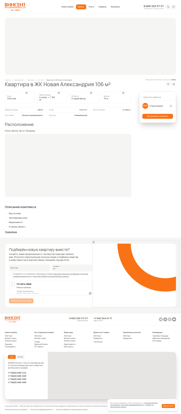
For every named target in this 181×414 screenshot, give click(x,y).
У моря (37, 342)
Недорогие (97, 338)
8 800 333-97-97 (78, 318)
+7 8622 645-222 (17, 376)
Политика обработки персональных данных (72, 409)
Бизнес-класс (11, 338)
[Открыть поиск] (168, 6)
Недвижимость (19, 80)
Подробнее (11, 232)
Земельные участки (132, 332)
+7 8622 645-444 (17, 382)
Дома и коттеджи (101, 332)
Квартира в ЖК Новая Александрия (59, 80)
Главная (8, 80)
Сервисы (102, 7)
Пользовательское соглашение (16, 409)
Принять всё (168, 406)
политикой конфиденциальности (132, 405)
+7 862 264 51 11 (103, 318)
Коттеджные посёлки (44, 332)
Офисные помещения (161, 338)
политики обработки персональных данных (51, 276)
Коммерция (157, 332)
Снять (91, 7)
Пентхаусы (68, 347)
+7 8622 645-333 (17, 379)
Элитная (40, 80)
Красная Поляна (41, 344)
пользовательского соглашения (66, 274)
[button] (173, 6)
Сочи (12, 357)
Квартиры (30, 80)
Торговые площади (160, 336)
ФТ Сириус (38, 347)
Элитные (8, 336)
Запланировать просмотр (157, 116)
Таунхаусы (98, 342)
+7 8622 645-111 (17, 372)
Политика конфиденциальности (41, 409)
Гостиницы (156, 341)
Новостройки (67, 7)
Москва (20, 357)
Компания (115, 7)
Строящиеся (10, 347)
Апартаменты (69, 344)
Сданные (8, 344)
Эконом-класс (11, 341)
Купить (81, 7)
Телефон (56, 266)
